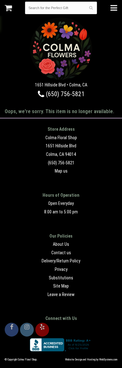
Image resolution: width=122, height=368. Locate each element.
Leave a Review (61, 294)
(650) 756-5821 (64, 94)
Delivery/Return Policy (61, 260)
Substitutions (61, 277)
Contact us (61, 252)
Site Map (61, 285)
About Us (61, 244)
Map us (61, 170)
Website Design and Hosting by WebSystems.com (91, 359)
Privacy (61, 269)
